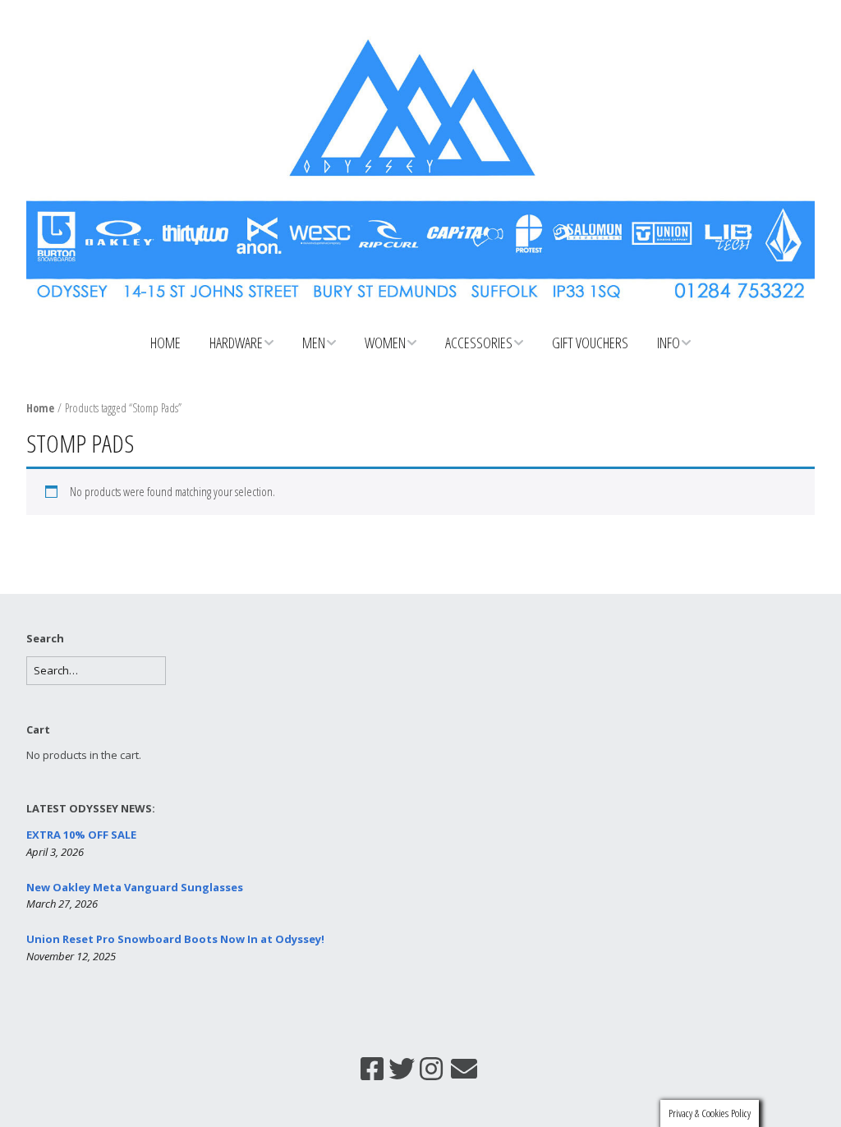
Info (668, 342)
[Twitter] (401, 1068)
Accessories (478, 342)
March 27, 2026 (62, 903)
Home (165, 342)
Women (385, 342)
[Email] (464, 1068)
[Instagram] (431, 1068)
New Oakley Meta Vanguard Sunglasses (134, 887)
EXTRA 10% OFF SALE (81, 834)
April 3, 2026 (55, 851)
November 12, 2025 (71, 956)
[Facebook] (372, 1068)
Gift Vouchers (590, 342)
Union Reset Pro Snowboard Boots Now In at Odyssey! (175, 939)
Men (313, 342)
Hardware (236, 342)
